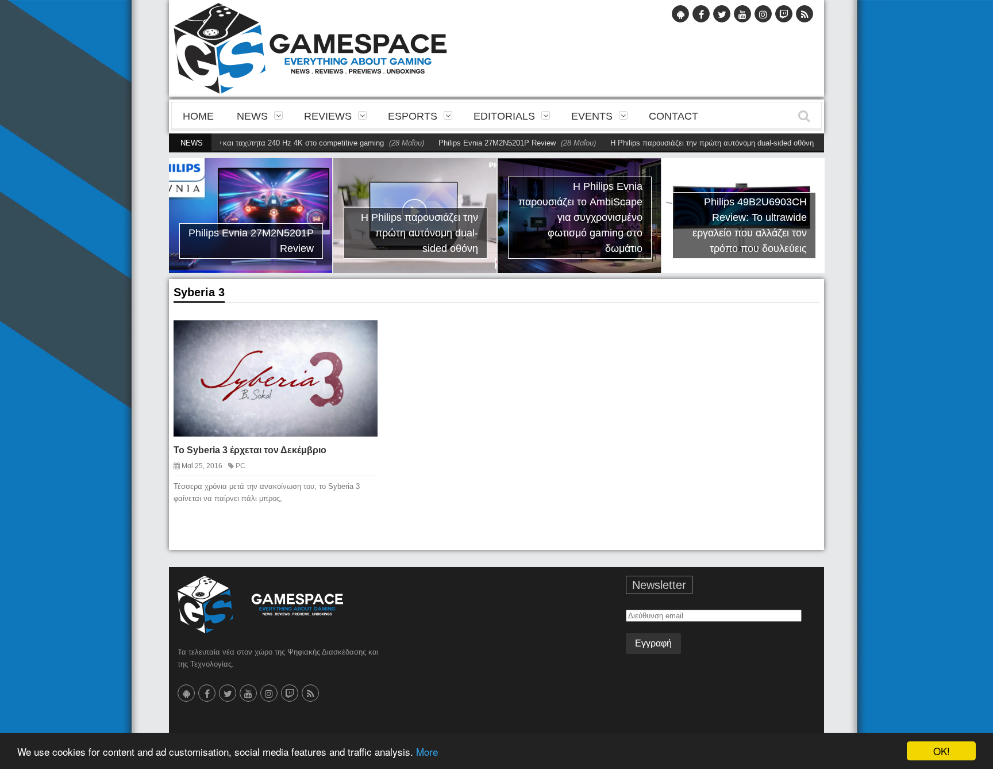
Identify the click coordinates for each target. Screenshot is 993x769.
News (252, 116)
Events (592, 116)
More (427, 751)
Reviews (328, 116)
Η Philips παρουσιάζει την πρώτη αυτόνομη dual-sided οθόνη (688, 143)
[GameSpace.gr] (260, 604)
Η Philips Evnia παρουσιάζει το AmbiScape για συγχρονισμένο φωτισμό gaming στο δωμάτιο (580, 217)
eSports (412, 116)
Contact (673, 116)
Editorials (504, 116)
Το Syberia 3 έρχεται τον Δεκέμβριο (250, 450)
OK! (941, 751)
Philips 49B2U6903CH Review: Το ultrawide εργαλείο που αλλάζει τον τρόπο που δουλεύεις (749, 225)
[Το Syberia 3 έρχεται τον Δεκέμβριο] (358, 338)
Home (198, 116)
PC (240, 466)
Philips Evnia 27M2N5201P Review (473, 143)
